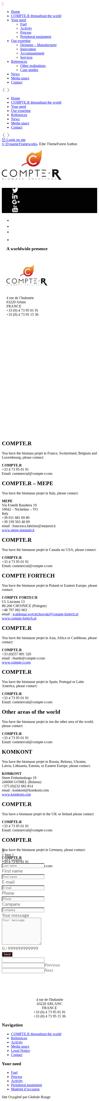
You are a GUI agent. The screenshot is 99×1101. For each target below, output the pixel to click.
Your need (18, 20)
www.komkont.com (16, 794)
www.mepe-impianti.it (18, 530)
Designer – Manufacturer (38, 45)
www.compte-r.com (16, 662)
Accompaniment (32, 53)
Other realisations (33, 66)
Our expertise (21, 41)
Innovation (28, 49)
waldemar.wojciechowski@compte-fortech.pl (45, 614)
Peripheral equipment (35, 37)
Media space (20, 78)
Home (15, 12)
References (19, 61)
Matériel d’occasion (25, 1089)
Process (25, 32)
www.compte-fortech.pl (19, 618)
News (15, 74)
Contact (16, 82)
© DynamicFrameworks (19, 144)
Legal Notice (20, 1051)
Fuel (23, 24)
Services (26, 57)
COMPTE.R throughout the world (36, 16)
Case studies (29, 70)
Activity (26, 28)
